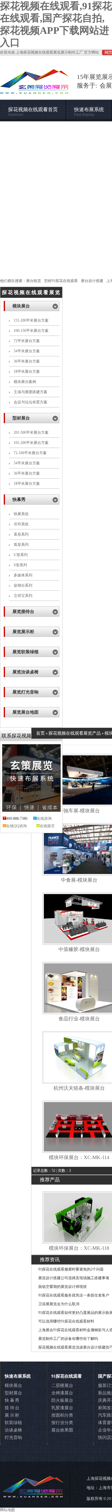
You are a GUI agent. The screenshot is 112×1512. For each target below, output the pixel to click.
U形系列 (21, 555)
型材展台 (21, 418)
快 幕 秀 (12, 1400)
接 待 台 (12, 1408)
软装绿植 (13, 1422)
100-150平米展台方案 (31, 330)
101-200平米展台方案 (31, 443)
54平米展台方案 (27, 351)
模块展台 (21, 306)
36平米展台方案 (27, 361)
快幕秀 (19, 499)
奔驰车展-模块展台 (79, 810)
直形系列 (21, 534)
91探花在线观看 (66, 1376)
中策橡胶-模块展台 (79, 949)
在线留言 (47, 826)
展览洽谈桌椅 (25, 672)
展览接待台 (23, 611)
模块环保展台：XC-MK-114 (79, 1157)
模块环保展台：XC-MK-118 (79, 1248)
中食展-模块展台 (79, 880)
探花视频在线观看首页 (33, 112)
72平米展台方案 (27, 341)
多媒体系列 (23, 575)
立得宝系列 (23, 595)
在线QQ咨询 (16, 826)
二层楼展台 (62, 1385)
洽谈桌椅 (13, 1430)
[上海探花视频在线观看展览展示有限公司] (34, 91)
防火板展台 (62, 1400)
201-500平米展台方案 (31, 432)
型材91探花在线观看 (61, 281)
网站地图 (7, 1510)
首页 (40, 733)
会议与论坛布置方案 (30, 402)
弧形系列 (21, 544)
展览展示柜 (23, 631)
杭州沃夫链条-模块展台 (79, 1088)
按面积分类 (62, 1415)
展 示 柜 (12, 1415)
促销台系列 (23, 585)
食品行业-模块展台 (79, 1018)
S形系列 (20, 565)
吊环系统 (21, 524)
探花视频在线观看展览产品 (75, 733)
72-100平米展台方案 (30, 453)
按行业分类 (62, 1422)
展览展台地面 (25, 712)
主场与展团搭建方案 (30, 392)
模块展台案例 (25, 382)
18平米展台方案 (27, 371)
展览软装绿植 (25, 652)
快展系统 (21, 514)
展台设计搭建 (92, 281)
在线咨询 (44, 818)
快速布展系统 (89, 112)
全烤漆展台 (62, 1393)
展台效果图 (62, 1430)
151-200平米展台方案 (31, 320)
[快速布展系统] (56, 196)
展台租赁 (33, 281)
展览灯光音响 (25, 692)
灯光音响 (13, 1437)
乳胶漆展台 (62, 1408)
